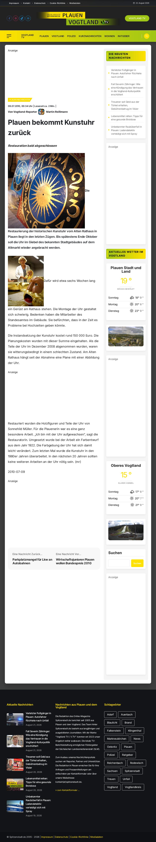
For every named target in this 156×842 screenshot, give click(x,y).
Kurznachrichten (90, 36)
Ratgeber (123, 36)
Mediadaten (74, 3)
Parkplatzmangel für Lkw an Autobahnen (32, 561)
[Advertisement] (54, 74)
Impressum (14, 3)
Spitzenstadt (132, 770)
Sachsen (112, 770)
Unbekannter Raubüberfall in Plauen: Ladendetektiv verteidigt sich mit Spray (126, 130)
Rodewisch (136, 762)
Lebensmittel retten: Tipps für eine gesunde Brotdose (127, 118)
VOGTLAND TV (137, 18)
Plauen (44, 36)
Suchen (115, 553)
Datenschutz (40, 3)
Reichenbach (115, 762)
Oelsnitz (112, 746)
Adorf (110, 714)
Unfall (126, 779)
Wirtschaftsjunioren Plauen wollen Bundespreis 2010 (75, 561)
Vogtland (58, 36)
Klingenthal (134, 730)
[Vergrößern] (139, 330)
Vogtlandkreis (133, 787)
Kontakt (26, 3)
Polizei (71, 36)
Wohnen (109, 36)
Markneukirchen (116, 738)
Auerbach (127, 714)
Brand (128, 722)
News (137, 738)
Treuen (111, 779)
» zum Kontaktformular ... (67, 790)
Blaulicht (112, 722)
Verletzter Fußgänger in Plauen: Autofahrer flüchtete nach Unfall (126, 73)
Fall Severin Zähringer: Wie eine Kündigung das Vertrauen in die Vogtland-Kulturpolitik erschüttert (127, 89)
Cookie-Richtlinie (57, 3)
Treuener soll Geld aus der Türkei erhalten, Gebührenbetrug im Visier (125, 105)
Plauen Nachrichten (19, 100)
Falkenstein (114, 730)
